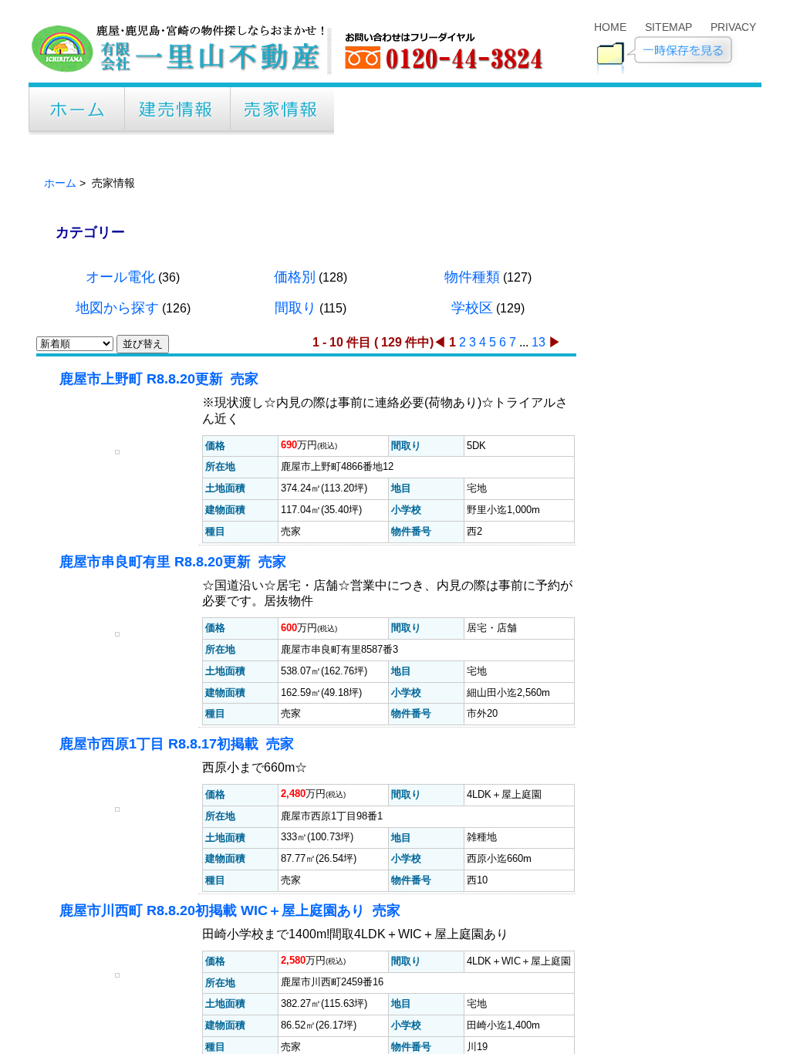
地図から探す (117, 457)
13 (538, 491)
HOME (610, 27)
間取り (295, 457)
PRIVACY (733, 27)
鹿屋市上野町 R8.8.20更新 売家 (160, 528)
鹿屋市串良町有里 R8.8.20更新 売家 (174, 727)
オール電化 (120, 426)
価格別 (295, 426)
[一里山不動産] (290, 75)
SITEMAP (668, 27)
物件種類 (472, 426)
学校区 (472, 457)
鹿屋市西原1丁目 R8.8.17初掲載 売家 (178, 926)
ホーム (60, 333)
